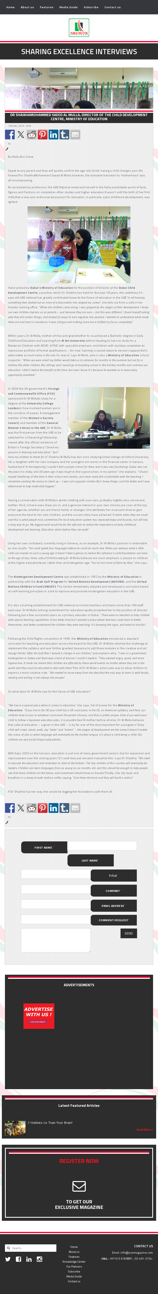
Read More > (145, 1129)
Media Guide (68, 7)
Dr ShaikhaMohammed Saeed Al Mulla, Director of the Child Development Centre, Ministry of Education (79, 117)
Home (10, 7)
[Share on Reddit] (32, 134)
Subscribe (91, 7)
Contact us (113, 7)
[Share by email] (75, 134)
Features (46, 7)
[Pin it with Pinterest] (43, 134)
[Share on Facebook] (10, 134)
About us (27, 7)
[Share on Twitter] (21, 134)
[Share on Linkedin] (53, 134)
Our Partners (74, 1266)
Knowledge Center (74, 1261)
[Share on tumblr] (64, 134)
